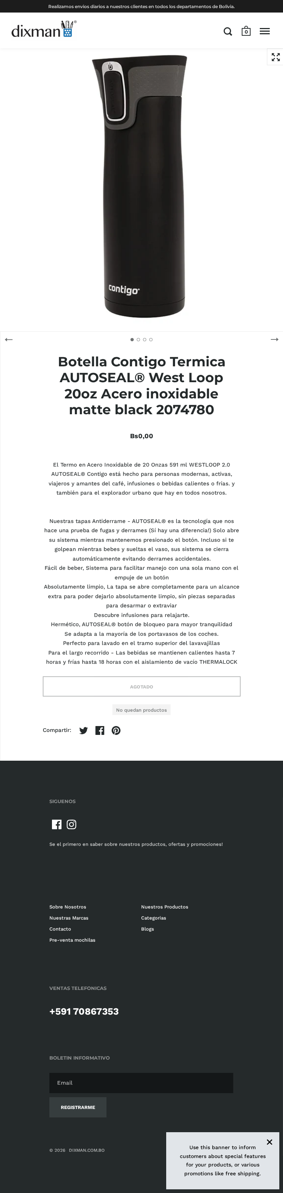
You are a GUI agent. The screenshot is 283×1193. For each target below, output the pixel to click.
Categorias (153, 918)
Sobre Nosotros (67, 907)
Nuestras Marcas (68, 918)
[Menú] (265, 31)
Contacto (60, 929)
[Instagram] (71, 824)
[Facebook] (57, 824)
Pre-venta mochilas (72, 940)
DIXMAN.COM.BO (87, 1150)
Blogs (147, 929)
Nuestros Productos (164, 907)
